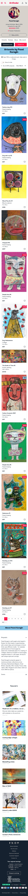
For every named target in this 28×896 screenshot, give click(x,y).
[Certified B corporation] (14, 879)
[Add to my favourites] (25, 113)
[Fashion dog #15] (14, 92)
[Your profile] (22, 3)
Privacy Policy (23, 892)
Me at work (22, 40)
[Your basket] (26, 3)
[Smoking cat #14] (14, 545)
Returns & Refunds (14, 853)
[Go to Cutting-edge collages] (14, 730)
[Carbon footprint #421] (14, 398)
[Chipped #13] (14, 230)
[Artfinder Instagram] (15, 843)
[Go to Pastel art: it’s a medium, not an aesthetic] (14, 703)
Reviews (10, 40)
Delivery (14, 851)
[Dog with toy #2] (14, 139)
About (16, 40)
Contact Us (14, 858)
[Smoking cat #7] (14, 593)
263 (3, 622)
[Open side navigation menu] (2, 3)
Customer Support (14, 855)
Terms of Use (15, 892)
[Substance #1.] (14, 497)
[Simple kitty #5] (14, 447)
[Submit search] (5, 3)
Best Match (19, 65)
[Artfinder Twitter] (12, 843)
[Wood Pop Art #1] (14, 187)
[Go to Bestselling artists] (14, 754)
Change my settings (14, 873)
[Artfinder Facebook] (9, 843)
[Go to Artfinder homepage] (14, 3)
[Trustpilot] (14, 884)
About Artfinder (14, 846)
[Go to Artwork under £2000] (14, 803)
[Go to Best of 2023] (14, 778)
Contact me (21, 44)
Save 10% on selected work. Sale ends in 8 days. (15, 58)
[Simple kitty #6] (14, 277)
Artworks (4, 40)
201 (19, 26)
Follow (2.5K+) (15, 35)
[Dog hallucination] (14, 326)
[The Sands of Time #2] (14, 361)
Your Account (14, 848)
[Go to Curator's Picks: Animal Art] (14, 827)
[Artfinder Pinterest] (18, 843)
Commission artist (7, 44)
